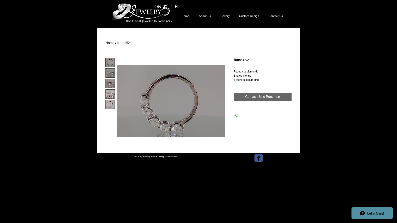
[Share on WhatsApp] (236, 115)
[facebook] (258, 158)
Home (109, 43)
